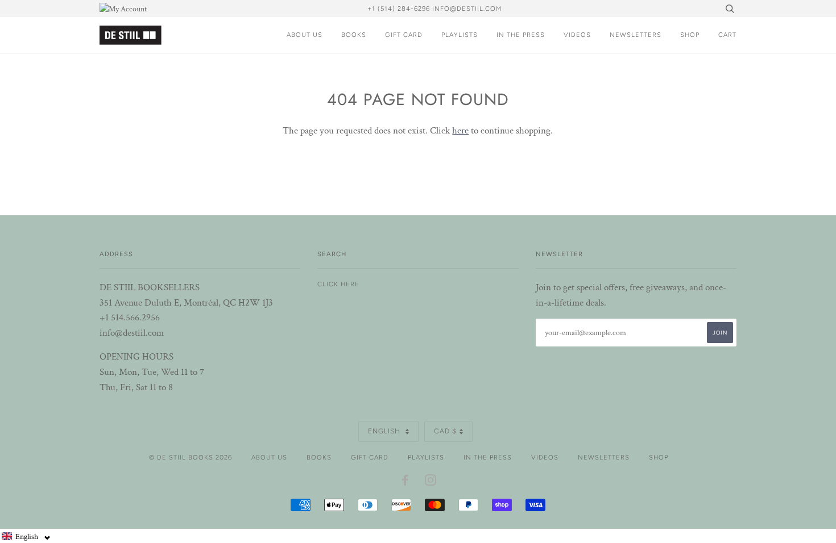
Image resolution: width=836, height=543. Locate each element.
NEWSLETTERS (635, 35)
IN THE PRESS (520, 35)
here (460, 130)
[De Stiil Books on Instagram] (431, 482)
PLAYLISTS (459, 35)
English (385, 431)
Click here (338, 284)
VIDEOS (577, 35)
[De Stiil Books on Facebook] (405, 482)
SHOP (690, 35)
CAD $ (445, 431)
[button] (26, 536)
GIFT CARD (404, 35)
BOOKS (353, 35)
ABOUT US (304, 35)
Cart (727, 35)
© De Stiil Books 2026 (190, 457)
